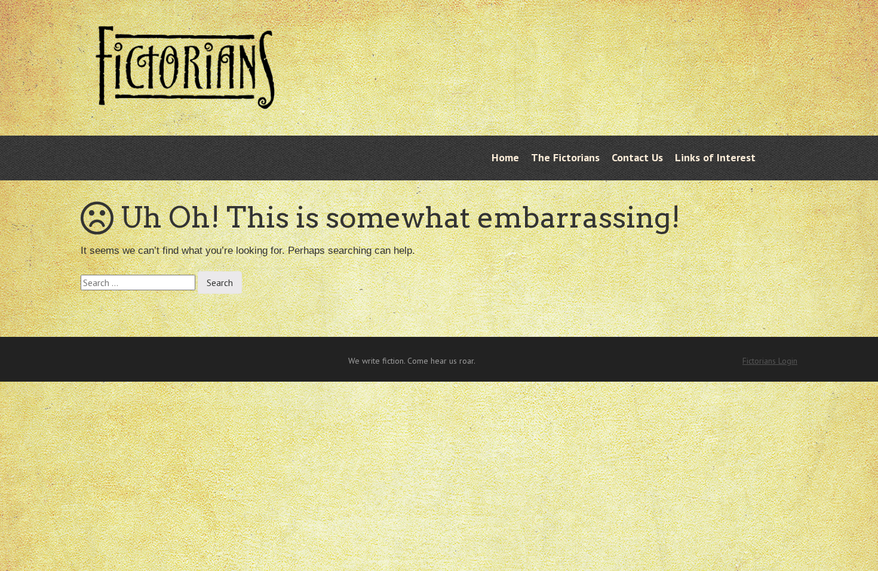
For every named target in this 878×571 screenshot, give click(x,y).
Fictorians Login (769, 360)
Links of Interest (715, 157)
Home (505, 157)
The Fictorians (565, 157)
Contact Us (637, 157)
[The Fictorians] (185, 99)
